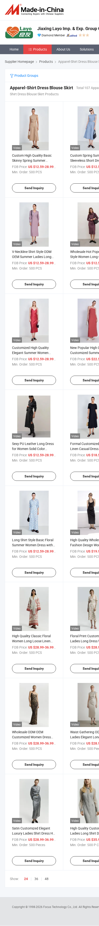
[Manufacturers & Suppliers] (35, 9)
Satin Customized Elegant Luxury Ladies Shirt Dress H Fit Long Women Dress (32, 833)
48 (47, 878)
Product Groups (26, 75)
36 (36, 878)
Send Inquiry (34, 188)
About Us (63, 49)
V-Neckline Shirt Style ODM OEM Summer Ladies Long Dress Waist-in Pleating (31, 256)
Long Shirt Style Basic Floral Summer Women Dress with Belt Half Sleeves (32, 545)
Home (14, 49)
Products (40, 49)
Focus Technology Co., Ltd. (61, 907)
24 (26, 879)
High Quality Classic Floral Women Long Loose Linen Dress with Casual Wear (31, 641)
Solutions (87, 49)
